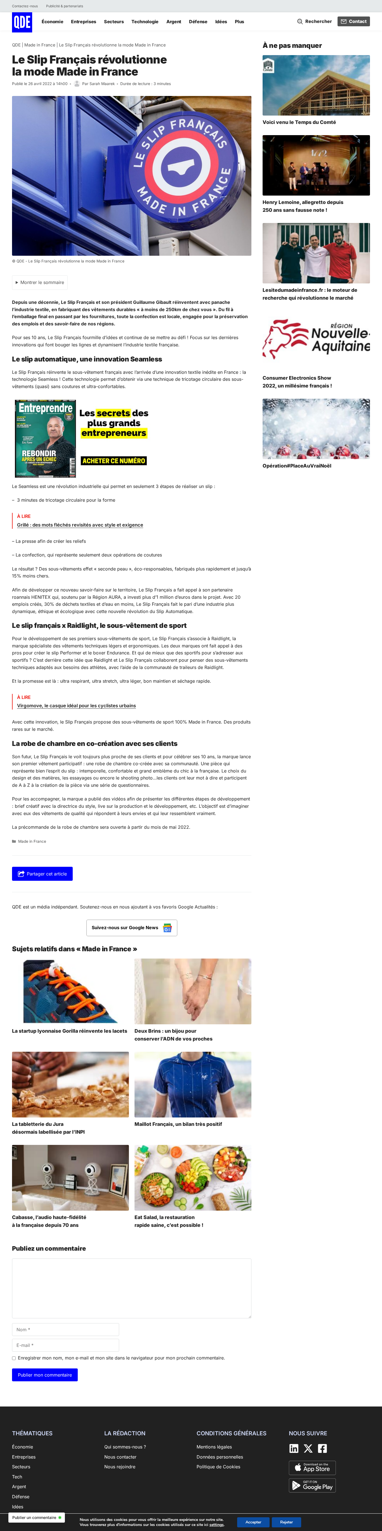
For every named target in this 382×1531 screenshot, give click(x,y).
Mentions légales (214, 1447)
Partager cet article (47, 874)
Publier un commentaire (34, 1517)
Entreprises (83, 21)
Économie (52, 21)
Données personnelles (220, 1457)
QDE (16, 45)
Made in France (39, 45)
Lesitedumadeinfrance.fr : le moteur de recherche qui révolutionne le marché (310, 294)
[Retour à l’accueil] (22, 22)
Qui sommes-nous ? (125, 1447)
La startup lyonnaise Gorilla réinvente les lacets (69, 1031)
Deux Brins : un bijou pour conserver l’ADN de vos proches (174, 1035)
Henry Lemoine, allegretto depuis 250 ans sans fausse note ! (303, 206)
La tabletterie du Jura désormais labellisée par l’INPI (48, 1128)
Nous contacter (120, 1457)
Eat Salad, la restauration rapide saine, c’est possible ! (169, 1221)
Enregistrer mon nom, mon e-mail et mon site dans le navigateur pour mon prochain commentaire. (121, 1358)
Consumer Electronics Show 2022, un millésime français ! (297, 382)
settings (216, 1524)
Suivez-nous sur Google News (125, 927)
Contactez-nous (25, 6)
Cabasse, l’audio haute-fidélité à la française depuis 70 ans (49, 1221)
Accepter (253, 1522)
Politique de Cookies (218, 1466)
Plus (239, 21)
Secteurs (114, 21)
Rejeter (286, 1522)
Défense (198, 21)
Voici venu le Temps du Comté (299, 122)
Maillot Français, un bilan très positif (178, 1124)
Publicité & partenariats (64, 6)
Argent (173, 21)
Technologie (144, 21)
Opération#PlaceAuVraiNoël (297, 466)
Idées (221, 21)
